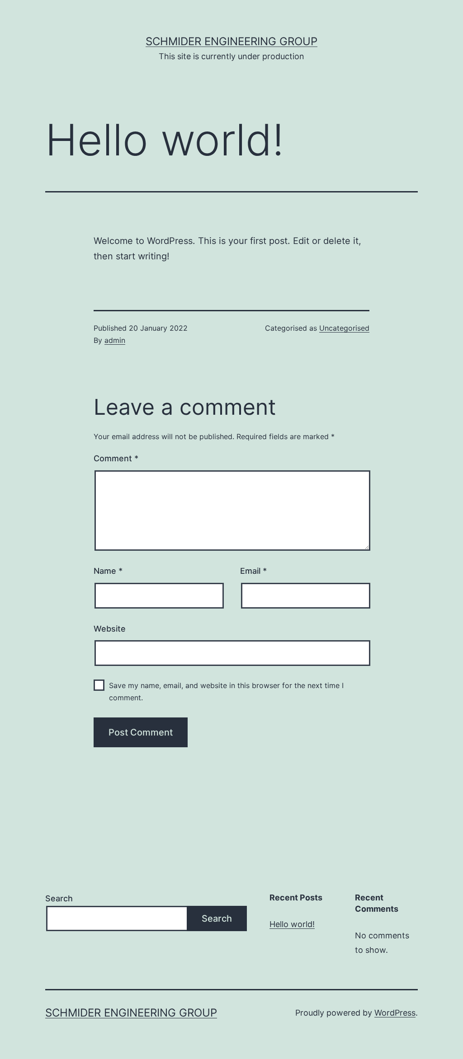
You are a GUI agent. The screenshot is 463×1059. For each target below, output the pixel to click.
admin (114, 340)
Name (108, 571)
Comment (116, 458)
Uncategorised (344, 328)
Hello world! (292, 924)
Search (59, 898)
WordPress (395, 1012)
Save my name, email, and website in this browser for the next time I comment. (226, 691)
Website (110, 628)
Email (253, 571)
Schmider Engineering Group (231, 41)
